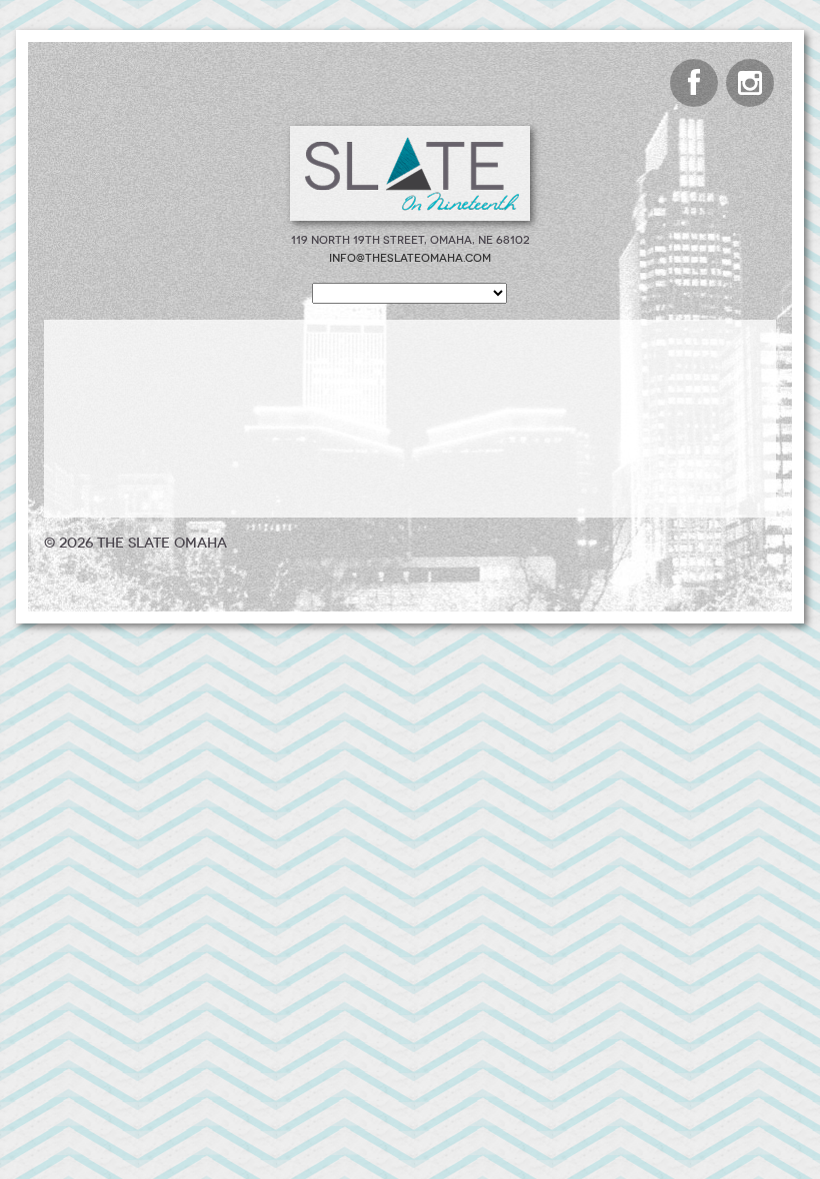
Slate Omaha (410, 173)
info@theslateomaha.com (410, 258)
